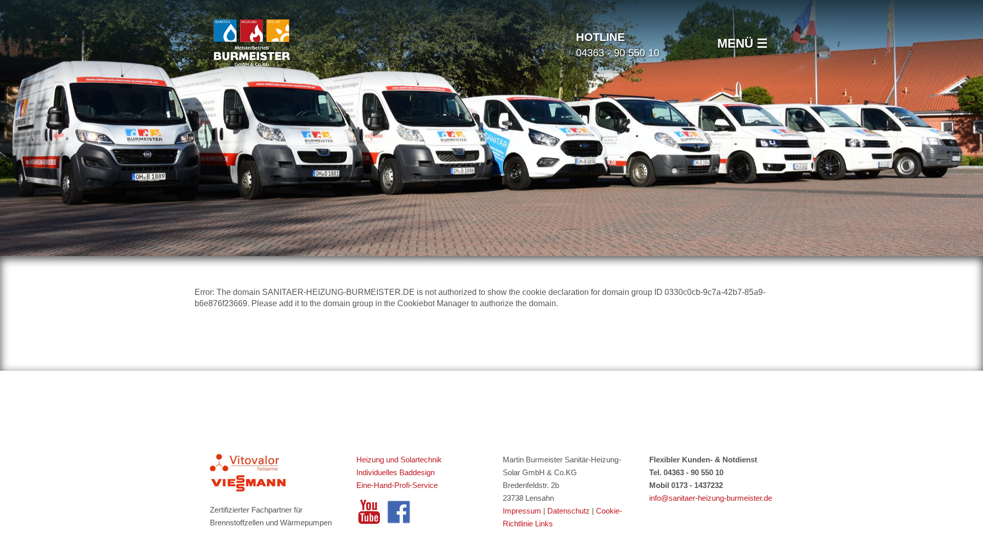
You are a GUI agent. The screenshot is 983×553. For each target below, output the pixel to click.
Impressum (522, 510)
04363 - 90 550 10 (617, 44)
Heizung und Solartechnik (400, 459)
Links (544, 523)
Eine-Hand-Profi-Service (397, 485)
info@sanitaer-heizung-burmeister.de (710, 498)
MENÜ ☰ (742, 43)
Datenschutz (569, 510)
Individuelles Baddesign (395, 472)
